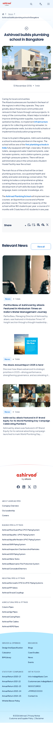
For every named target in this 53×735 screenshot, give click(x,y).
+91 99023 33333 (35, 691)
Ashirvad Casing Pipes (11, 616)
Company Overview (10, 506)
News (10, 14)
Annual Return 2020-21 (11, 676)
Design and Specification (12, 647)
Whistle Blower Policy (11, 701)
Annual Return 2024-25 (11, 696)
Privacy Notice (34, 715)
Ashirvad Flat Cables (10, 621)
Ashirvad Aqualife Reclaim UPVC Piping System (21, 539)
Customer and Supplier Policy (21, 718)
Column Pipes (8, 607)
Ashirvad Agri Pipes (9, 612)
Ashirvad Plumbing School (18, 196)
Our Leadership (8, 510)
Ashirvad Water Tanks (10, 559)
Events (31, 662)
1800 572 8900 (34, 686)
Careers (5, 515)
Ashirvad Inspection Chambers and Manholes (20, 549)
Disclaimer (39, 718)
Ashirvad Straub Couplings (13, 592)
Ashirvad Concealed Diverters (14, 568)
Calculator (6, 652)
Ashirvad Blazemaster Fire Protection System (20, 564)
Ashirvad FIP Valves (9, 588)
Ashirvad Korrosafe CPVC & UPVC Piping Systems (22, 583)
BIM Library (6, 657)
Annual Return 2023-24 (11, 691)
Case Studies (33, 652)
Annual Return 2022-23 (11, 686)
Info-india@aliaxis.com (38, 676)
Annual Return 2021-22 (11, 681)
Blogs (30, 647)
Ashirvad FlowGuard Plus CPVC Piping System (21, 530)
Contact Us (32, 696)
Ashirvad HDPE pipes (10, 626)
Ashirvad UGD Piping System (13, 554)
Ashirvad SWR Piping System (14, 544)
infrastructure (41, 121)
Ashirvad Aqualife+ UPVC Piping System (18, 534)
